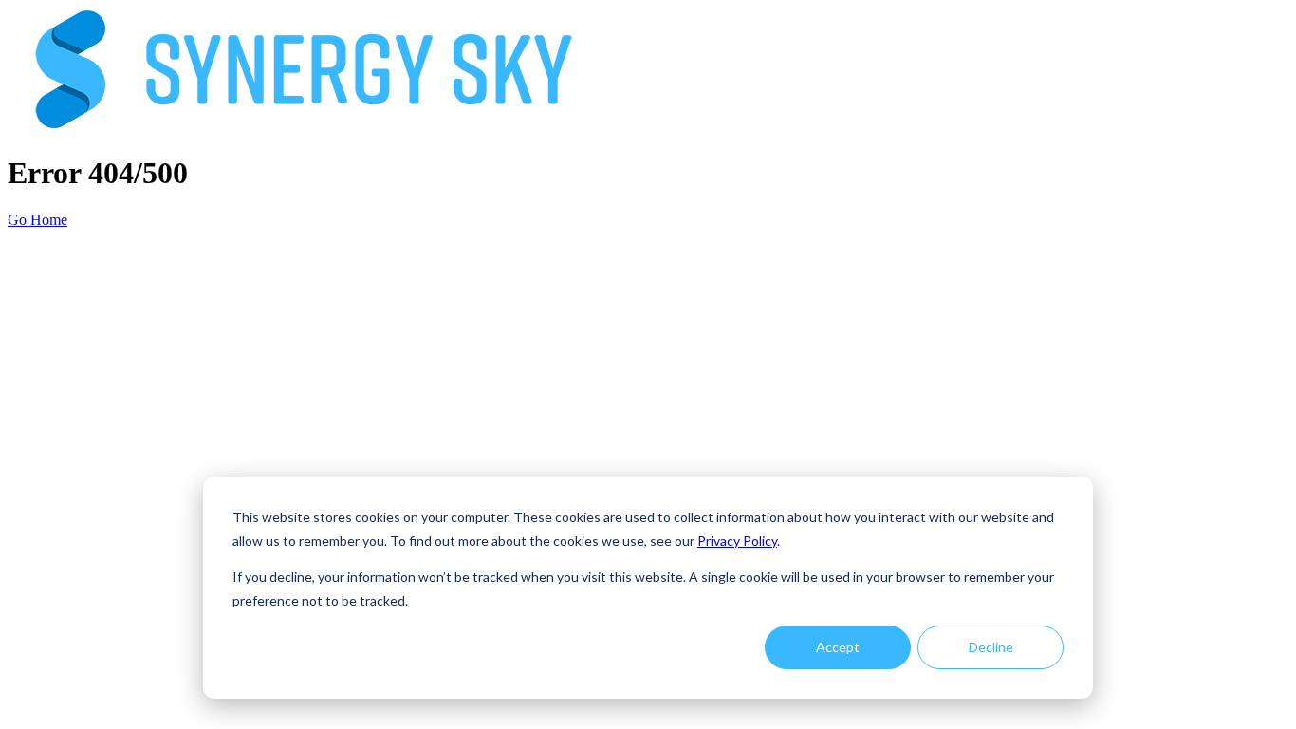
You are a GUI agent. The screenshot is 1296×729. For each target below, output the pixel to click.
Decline (991, 647)
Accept (838, 647)
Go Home (37, 220)
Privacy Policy (737, 541)
